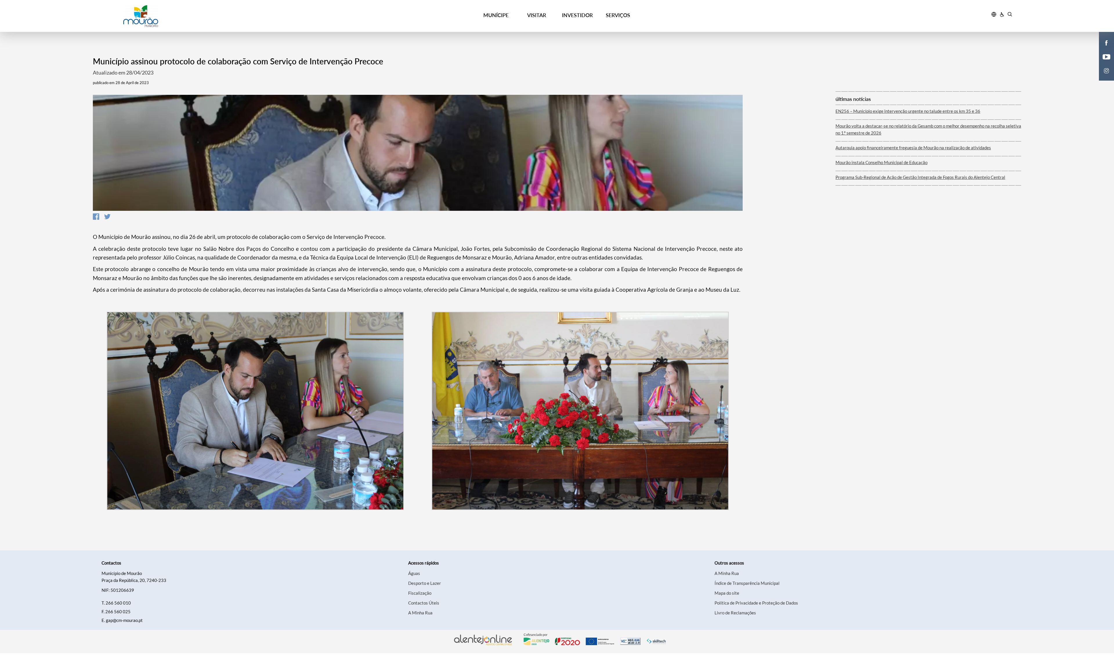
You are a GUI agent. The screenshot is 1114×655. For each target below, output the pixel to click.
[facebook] (1106, 42)
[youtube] (1107, 56)
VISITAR (536, 15)
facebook (1102, 48)
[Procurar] (1009, 15)
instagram (1102, 76)
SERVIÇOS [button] (618, 15)
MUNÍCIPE (496, 15)
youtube (1102, 62)
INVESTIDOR (577, 15)
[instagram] (1106, 70)
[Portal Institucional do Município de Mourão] (212, 16)
